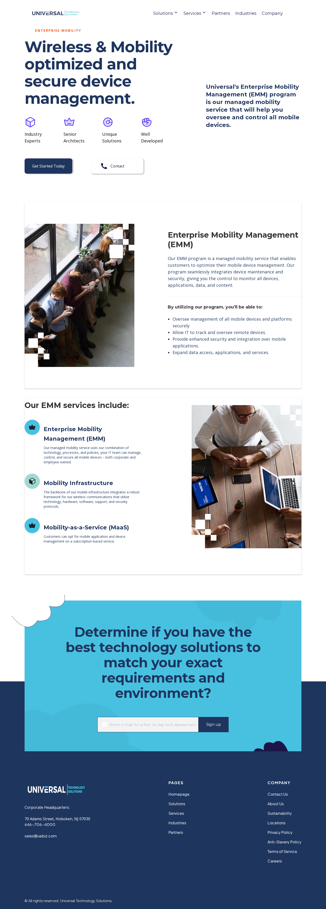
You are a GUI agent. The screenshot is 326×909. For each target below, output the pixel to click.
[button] (167, 13)
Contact (117, 166)
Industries (246, 13)
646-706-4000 (40, 824)
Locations (276, 822)
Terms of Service (282, 851)
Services (176, 813)
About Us (276, 803)
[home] (54, 13)
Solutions (176, 803)
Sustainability (280, 813)
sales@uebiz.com (41, 835)
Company (272, 13)
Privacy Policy (280, 832)
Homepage (178, 794)
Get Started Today (48, 166)
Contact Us (278, 794)
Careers (275, 860)
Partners (221, 13)
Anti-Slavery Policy (284, 841)
